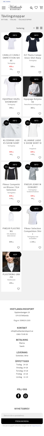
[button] (4, 8)
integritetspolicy (36, 426)
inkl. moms (6, 2)
